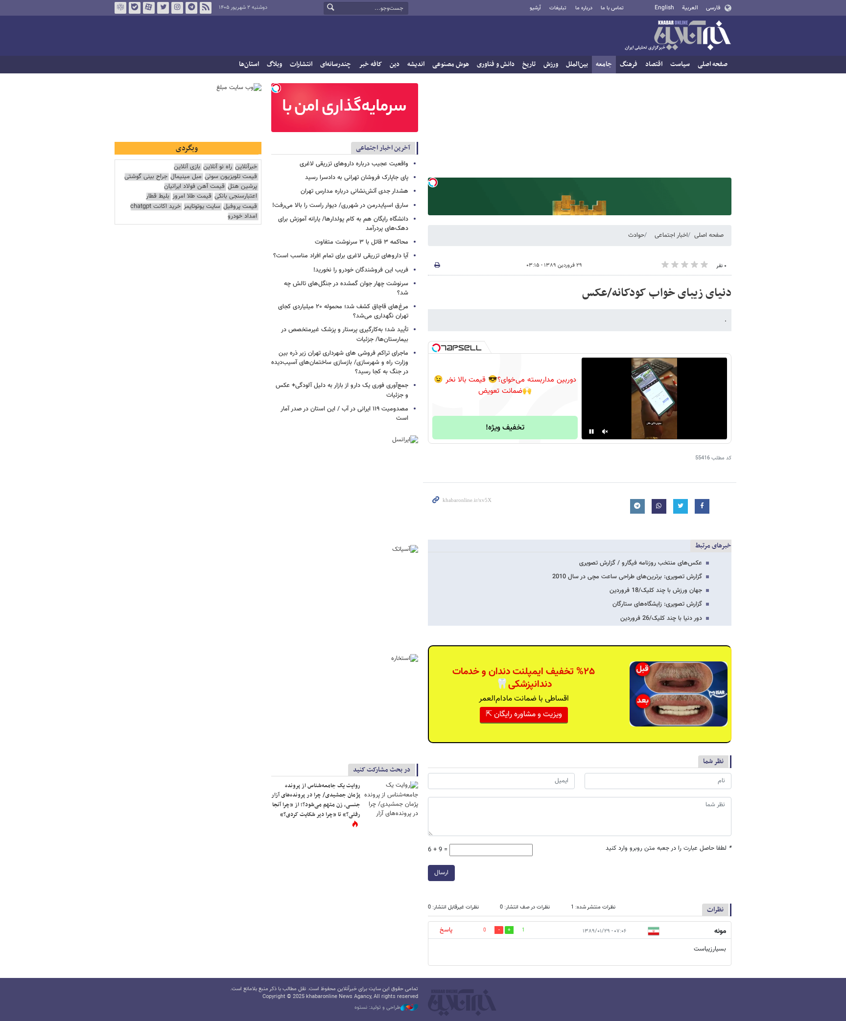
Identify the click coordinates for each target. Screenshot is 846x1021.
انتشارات (301, 64)
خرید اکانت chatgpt (155, 206)
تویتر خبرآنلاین (163, 8)
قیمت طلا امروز (192, 196)
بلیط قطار (157, 196)
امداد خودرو (242, 216)
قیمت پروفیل (240, 206)
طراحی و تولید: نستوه (377, 1008)
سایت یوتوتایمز (202, 206)
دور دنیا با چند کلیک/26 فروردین (661, 618)
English (664, 7)
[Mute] (605, 431)
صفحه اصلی (713, 64)
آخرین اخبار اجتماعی (383, 148)
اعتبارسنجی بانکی (235, 196)
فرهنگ (628, 64)
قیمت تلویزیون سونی (231, 177)
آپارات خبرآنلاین (149, 8)
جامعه (604, 64)
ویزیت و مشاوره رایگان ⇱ (524, 714)
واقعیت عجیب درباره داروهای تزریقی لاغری (354, 164)
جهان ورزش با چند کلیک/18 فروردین (656, 590)
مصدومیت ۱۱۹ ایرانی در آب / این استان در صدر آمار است (344, 413)
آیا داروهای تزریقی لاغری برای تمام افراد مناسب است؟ (340, 256)
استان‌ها (249, 64)
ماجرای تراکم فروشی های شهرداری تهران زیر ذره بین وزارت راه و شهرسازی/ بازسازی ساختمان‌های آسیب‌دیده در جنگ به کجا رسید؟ (339, 362)
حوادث (636, 235)
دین (395, 64)
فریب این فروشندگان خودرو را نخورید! (360, 270)
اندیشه (415, 64)
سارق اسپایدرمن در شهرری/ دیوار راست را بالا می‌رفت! (340, 205)
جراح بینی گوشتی (145, 177)
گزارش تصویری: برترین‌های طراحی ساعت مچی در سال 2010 (627, 577)
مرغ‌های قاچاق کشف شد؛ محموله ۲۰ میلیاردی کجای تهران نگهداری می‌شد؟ (343, 311)
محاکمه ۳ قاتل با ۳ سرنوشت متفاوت (361, 242)
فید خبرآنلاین (206, 8)
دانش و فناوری (496, 64)
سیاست (680, 64)
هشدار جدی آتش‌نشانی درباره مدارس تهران (354, 191)
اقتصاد (653, 64)
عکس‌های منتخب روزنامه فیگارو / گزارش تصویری (640, 563)
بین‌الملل (577, 64)
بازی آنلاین (187, 167)
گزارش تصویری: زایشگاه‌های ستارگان (657, 604)
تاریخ (529, 64)
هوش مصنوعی (450, 64)
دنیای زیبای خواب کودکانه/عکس (656, 293)
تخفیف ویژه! (505, 428)
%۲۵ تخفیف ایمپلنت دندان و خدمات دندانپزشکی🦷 (523, 678)
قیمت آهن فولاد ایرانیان (194, 186)
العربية (690, 7)
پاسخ (446, 930)
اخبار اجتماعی (671, 235)
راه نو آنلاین (217, 167)
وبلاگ (274, 64)
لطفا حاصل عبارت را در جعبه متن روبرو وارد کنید (668, 848)
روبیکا (120, 8)
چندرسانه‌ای (335, 64)
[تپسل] (433, 182)
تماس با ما (612, 8)
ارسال (441, 873)
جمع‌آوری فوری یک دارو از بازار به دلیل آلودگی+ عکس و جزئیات (342, 390)
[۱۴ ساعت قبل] (391, 799)
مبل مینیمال (186, 177)
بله (135, 8)
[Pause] (591, 431)
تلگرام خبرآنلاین (191, 8)
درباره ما (583, 8)
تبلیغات (557, 8)
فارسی (713, 7)
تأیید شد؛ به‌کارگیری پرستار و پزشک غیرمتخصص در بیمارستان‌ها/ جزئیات (344, 334)
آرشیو (535, 8)
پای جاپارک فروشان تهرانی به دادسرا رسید (356, 177)
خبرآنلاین (677, 36)
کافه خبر (370, 64)
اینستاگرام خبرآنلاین (177, 8)
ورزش (550, 64)
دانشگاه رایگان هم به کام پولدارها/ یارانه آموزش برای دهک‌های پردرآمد (343, 223)
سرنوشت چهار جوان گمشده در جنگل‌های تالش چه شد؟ (346, 288)
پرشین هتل (242, 186)
